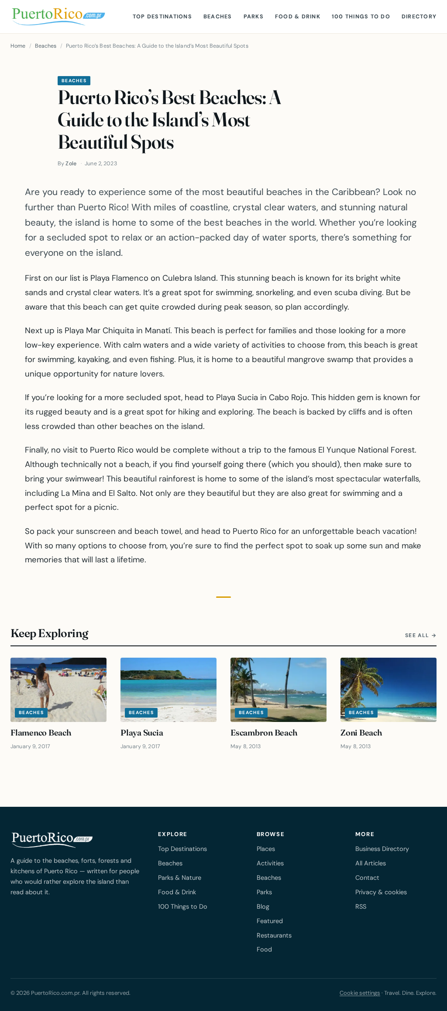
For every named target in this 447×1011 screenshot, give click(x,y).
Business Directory (382, 849)
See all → (421, 635)
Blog (263, 906)
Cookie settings (360, 993)
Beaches (217, 16)
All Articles (370, 863)
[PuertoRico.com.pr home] (58, 17)
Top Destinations (162, 16)
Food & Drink (297, 16)
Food (264, 949)
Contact (367, 878)
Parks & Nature (179, 878)
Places (266, 849)
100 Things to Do (361, 16)
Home (18, 45)
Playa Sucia (141, 732)
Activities (270, 863)
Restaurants (274, 935)
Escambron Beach (263, 732)
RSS (360, 906)
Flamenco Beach (40, 732)
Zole (70, 163)
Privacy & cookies (381, 892)
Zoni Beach (361, 732)
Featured (270, 921)
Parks (254, 16)
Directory (419, 16)
